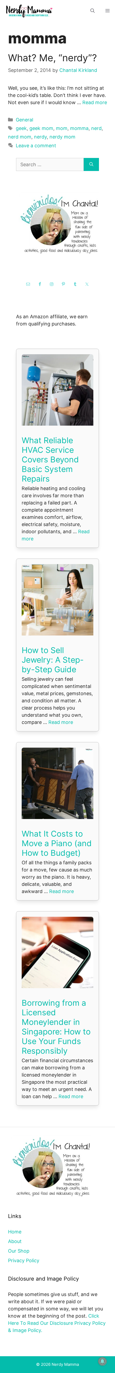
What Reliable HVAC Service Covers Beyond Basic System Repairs (50, 459)
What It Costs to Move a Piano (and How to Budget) (57, 843)
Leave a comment (36, 145)
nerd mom (19, 137)
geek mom (41, 128)
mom (61, 128)
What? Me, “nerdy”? (52, 58)
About (15, 1241)
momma (79, 128)
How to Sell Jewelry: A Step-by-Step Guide (53, 659)
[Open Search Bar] (92, 10)
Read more (94, 102)
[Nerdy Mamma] (29, 10)
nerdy (40, 137)
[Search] (91, 164)
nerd (96, 128)
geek (21, 128)
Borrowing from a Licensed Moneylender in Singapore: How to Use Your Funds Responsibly (56, 1027)
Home (14, 1232)
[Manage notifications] (102, 1361)
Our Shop (18, 1251)
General (24, 120)
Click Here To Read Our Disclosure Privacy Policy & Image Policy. (57, 1323)
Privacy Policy (23, 1260)
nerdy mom (62, 137)
